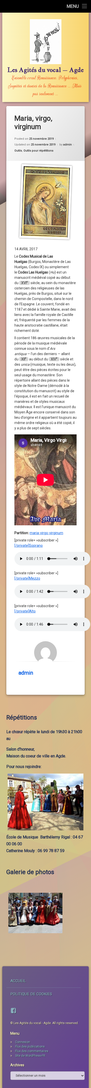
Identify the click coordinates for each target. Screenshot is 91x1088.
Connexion (22, 1042)
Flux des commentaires (31, 1051)
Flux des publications (30, 1046)
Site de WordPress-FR (30, 1055)
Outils (18, 150)
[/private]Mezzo (27, 578)
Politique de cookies (31, 994)
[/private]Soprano (28, 545)
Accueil (18, 981)
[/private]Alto (25, 611)
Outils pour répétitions (38, 150)
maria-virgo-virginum (46, 533)
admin (67, 144)
